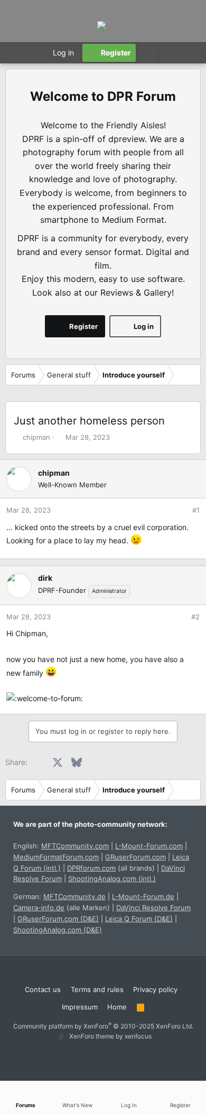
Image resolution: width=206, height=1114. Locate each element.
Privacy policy (155, 989)
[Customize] (147, 52)
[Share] (181, 510)
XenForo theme (91, 1036)
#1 (196, 510)
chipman (36, 437)
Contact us (43, 989)
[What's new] (190, 52)
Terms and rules (97, 989)
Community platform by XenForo (103, 1026)
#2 (195, 616)
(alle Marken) (61, 907)
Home (117, 1007)
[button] (168, 52)
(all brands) (111, 868)
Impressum (80, 1007)
